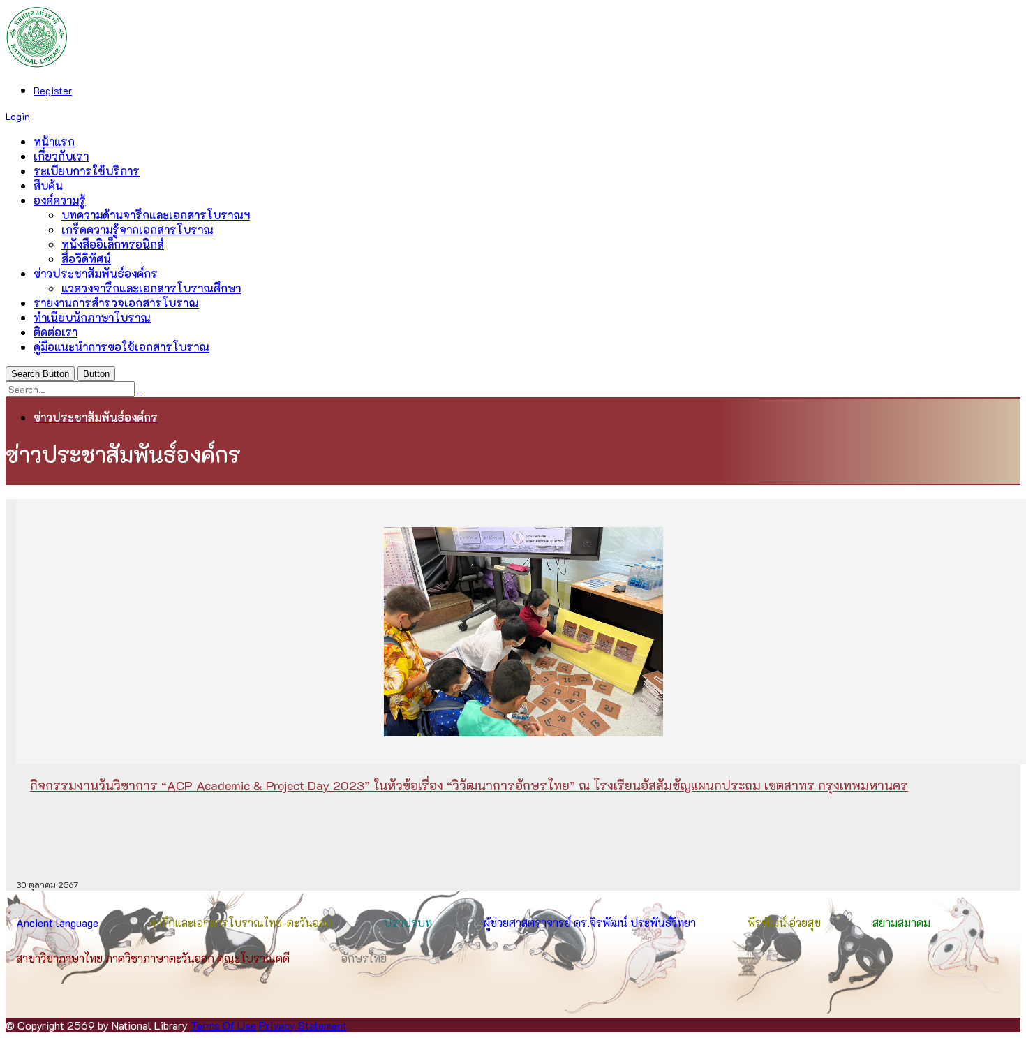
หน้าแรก (54, 141)
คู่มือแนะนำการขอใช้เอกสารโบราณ (121, 346)
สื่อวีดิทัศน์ (86, 258)
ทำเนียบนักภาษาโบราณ (92, 317)
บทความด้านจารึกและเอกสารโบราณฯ (155, 214)
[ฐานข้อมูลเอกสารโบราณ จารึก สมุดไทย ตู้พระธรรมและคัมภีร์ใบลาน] (37, 64)
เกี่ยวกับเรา (61, 156)
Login (18, 116)
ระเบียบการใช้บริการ (87, 170)
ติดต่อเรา (55, 332)
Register (53, 90)
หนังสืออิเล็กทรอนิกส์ (112, 244)
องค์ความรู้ (60, 200)
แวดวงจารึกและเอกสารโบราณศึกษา (151, 288)
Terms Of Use (223, 1025)
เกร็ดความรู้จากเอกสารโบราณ (137, 229)
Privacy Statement (303, 1025)
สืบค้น (48, 185)
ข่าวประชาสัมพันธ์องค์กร (96, 273)
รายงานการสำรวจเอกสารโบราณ (116, 302)
